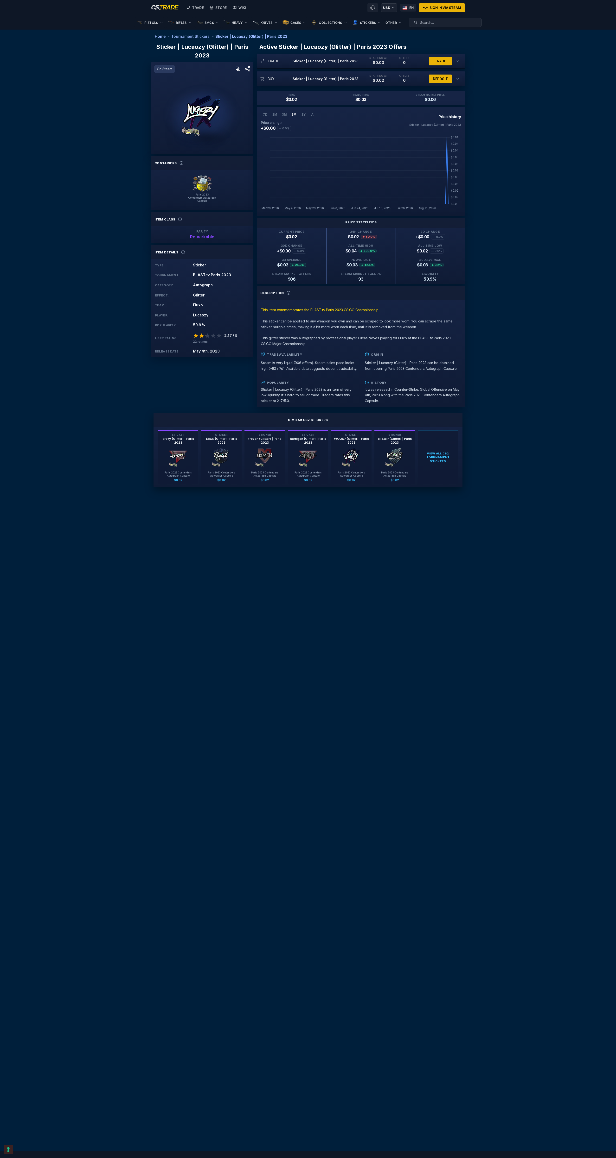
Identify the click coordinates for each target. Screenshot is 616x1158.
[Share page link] (247, 69)
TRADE (440, 61)
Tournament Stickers (190, 36)
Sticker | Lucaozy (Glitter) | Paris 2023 (251, 36)
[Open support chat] (372, 7)
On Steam (164, 69)
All (313, 114)
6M (294, 114)
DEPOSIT (440, 79)
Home (160, 36)
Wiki (242, 8)
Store (221, 8)
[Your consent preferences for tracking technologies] (8, 1149)
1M (274, 114)
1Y (304, 114)
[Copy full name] (238, 69)
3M (284, 114)
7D (265, 114)
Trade (198, 8)
